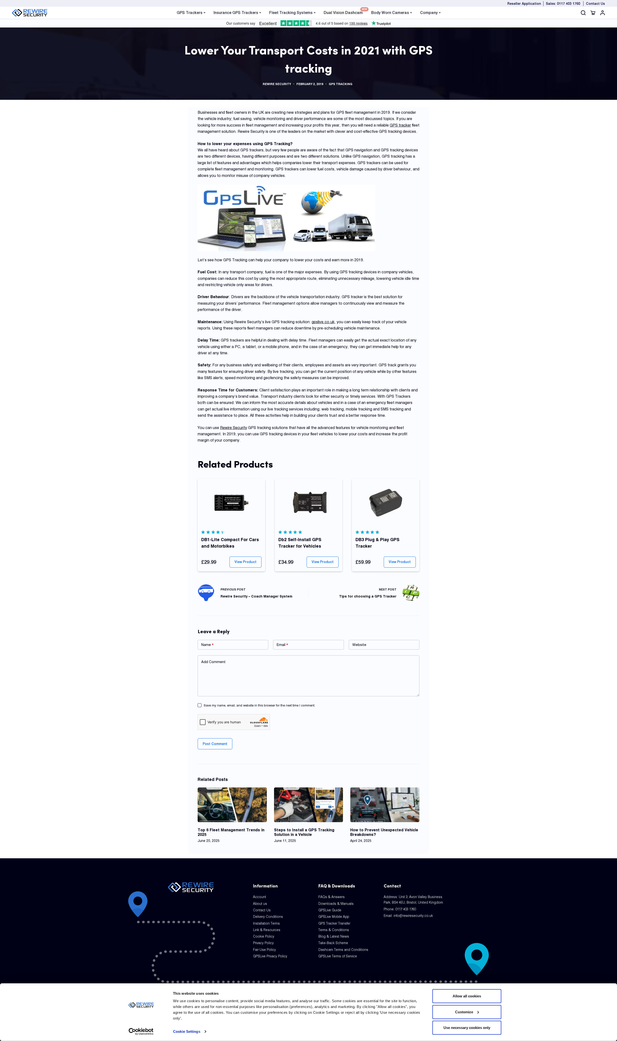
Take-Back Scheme (333, 943)
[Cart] (592, 12)
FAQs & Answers (331, 897)
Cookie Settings (186, 1031)
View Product (245, 562)
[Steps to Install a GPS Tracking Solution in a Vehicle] (308, 804)
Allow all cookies (467, 996)
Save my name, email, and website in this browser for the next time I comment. (259, 705)
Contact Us (595, 4)
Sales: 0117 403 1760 (563, 4)
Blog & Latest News (333, 936)
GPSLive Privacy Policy (270, 956)
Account (259, 897)
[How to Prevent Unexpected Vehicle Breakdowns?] (384, 804)
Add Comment (213, 662)
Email (282, 645)
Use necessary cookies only (466, 1028)
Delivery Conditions (268, 917)
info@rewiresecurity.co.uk (413, 916)
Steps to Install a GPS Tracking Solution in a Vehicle (304, 832)
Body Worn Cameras (390, 12)
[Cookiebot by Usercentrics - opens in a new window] (141, 1031)
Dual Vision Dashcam (343, 12)
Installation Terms (266, 923)
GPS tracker (400, 125)
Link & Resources (266, 930)
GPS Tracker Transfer (334, 923)
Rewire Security (277, 84)
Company (429, 12)
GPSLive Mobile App (333, 917)
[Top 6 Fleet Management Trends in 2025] (232, 804)
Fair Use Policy (264, 950)
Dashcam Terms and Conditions (343, 950)
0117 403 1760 (406, 909)
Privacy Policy (263, 943)
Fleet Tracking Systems (291, 12)
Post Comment (215, 744)
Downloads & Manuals (336, 904)
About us (260, 904)
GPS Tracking (340, 84)
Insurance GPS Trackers (236, 12)
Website (359, 645)
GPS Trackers (189, 12)
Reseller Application (524, 4)
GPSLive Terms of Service (337, 956)
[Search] (583, 12)
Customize (464, 1012)
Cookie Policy (263, 936)
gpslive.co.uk (323, 322)
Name (207, 645)
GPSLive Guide (329, 910)
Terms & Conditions (333, 930)
